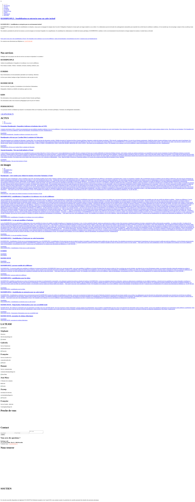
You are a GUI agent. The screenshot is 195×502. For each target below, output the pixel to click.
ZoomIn (2, 133)
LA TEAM (6, 9)
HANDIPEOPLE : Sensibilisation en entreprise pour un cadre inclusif (28, 18)
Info (5, 133)
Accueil (5, 4)
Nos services (7, 5)
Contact (5, 12)
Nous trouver (7, 14)
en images (6, 8)
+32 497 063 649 (28, 41)
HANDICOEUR (8, 172)
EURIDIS (6, 171)
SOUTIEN (6, 15)
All (4, 121)
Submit (2, 434)
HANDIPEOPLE (8, 170)
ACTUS (6, 7)
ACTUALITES (7, 123)
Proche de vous (7, 11)
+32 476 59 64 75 (7, 114)
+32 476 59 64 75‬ (79, 417)
